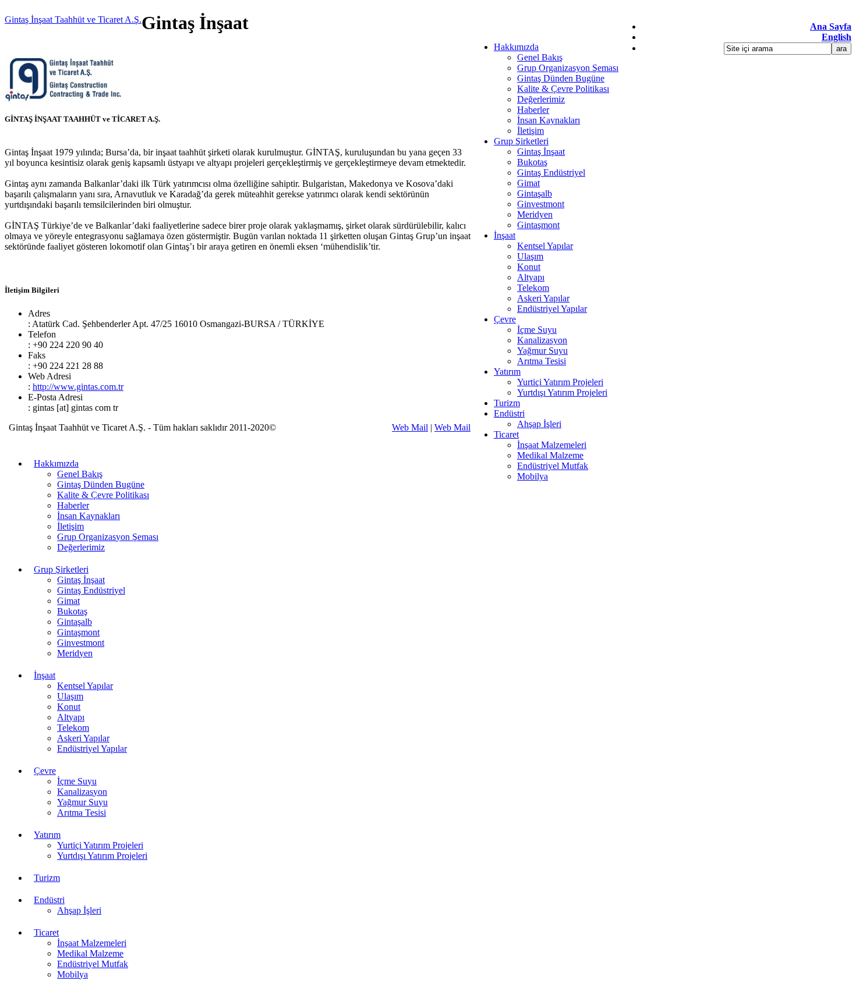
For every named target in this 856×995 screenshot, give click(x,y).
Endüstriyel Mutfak (552, 466)
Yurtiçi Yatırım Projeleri (560, 382)
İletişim (530, 131)
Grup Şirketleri (521, 141)
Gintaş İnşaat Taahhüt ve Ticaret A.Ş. (73, 19)
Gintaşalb (534, 193)
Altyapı (530, 277)
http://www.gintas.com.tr (78, 387)
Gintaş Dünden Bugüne (560, 78)
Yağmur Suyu (542, 351)
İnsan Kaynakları (548, 120)
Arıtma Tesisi (541, 361)
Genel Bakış (540, 57)
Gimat (528, 183)
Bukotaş (532, 162)
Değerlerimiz (541, 99)
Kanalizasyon (542, 340)
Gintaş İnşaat (541, 152)
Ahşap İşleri (539, 424)
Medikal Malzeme (550, 455)
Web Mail (410, 427)
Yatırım (507, 371)
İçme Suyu (537, 330)
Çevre (505, 319)
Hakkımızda (516, 47)
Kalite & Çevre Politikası (563, 89)
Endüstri (509, 413)
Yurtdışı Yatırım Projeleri (562, 392)
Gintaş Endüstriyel (551, 172)
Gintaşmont (538, 225)
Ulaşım (530, 256)
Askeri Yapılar (543, 298)
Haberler (533, 110)
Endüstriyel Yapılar (552, 309)
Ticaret (506, 434)
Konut (528, 267)
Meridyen (535, 214)
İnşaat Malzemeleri (551, 445)
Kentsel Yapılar (545, 246)
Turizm (507, 403)
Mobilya (532, 476)
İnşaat (504, 235)
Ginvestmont (540, 204)
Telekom (533, 288)
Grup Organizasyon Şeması (567, 68)
